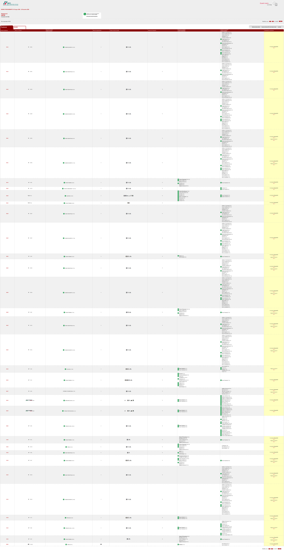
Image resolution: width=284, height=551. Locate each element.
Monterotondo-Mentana (226, 43)
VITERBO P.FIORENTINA (67, 391)
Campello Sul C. (225, 370)
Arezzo (223, 430)
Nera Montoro (224, 446)
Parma (180, 199)
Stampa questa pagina (256, 26)
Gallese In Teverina (225, 32)
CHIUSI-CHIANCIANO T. (68, 188)
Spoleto (223, 369)
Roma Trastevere (225, 120)
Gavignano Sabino (225, 37)
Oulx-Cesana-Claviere (226, 405)
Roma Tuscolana (225, 51)
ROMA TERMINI (68, 182)
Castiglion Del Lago (225, 424)
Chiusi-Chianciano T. (225, 423)
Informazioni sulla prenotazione (91, 16)
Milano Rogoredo (225, 399)
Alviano (180, 184)
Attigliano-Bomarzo (182, 185)
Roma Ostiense (224, 52)
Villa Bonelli (224, 55)
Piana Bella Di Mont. (225, 41)
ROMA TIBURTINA (68, 71)
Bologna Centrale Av (225, 397)
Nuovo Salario (224, 47)
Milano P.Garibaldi (182, 196)
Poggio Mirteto (224, 39)
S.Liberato (223, 445)
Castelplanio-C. (182, 377)
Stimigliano (224, 36)
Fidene (223, 45)
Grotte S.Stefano (225, 392)
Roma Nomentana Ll (225, 48)
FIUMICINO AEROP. (68, 47)
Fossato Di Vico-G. (182, 380)
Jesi (180, 376)
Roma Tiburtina (224, 116)
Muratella (223, 57)
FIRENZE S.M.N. (68, 426)
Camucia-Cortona (225, 427)
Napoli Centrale (224, 196)
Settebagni (224, 44)
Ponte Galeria (224, 59)
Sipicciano (223, 389)
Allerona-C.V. (181, 181)
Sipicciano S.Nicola (225, 391)
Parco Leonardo (225, 61)
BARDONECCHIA (68, 400)
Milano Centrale (224, 401)
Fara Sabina (224, 40)
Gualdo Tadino (181, 381)
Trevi (223, 371)
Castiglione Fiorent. (225, 428)
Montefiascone (224, 393)
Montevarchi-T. (224, 431)
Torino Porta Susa (182, 192)
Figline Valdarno (224, 434)
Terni (223, 367)
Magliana (223, 56)
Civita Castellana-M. (225, 33)
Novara (180, 195)
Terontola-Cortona (225, 426)
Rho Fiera (223, 402)
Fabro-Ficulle (181, 180)
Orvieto (180, 183)
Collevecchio (224, 35)
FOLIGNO (69, 369)
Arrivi (16, 27)
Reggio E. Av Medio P (226, 398)
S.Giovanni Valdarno (225, 432)
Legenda (279, 26)
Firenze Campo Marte (226, 435)
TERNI (68, 447)
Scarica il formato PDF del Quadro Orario (269, 26)
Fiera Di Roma (224, 60)
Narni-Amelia (224, 366)
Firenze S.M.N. (224, 395)
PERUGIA (68, 517)
